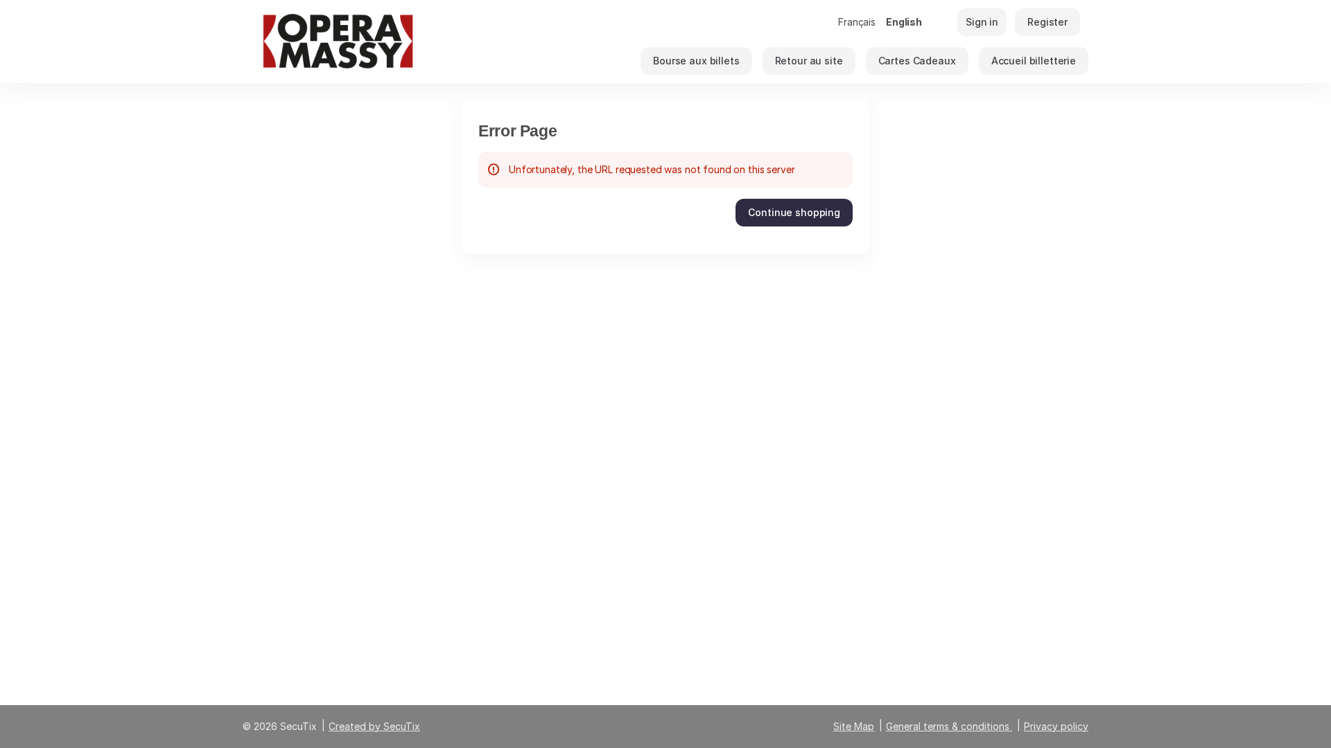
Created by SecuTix (374, 726)
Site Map (853, 726)
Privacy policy (1056, 726)
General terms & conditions (947, 726)
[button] (696, 61)
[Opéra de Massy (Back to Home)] (381, 41)
